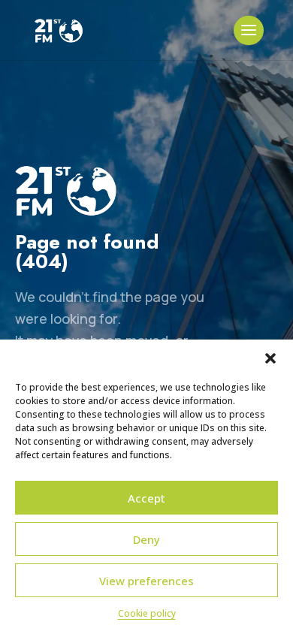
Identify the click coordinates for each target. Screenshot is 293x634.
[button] (270, 358)
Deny (146, 539)
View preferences (146, 580)
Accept (146, 498)
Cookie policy (147, 613)
